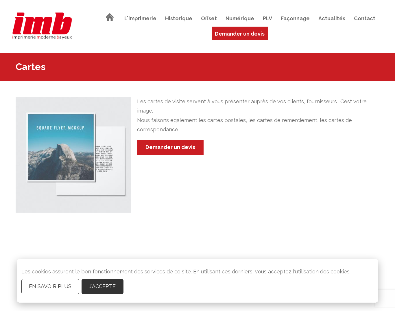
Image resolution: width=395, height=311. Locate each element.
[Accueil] (110, 18)
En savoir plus (50, 286)
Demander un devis (170, 147)
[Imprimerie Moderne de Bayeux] (42, 26)
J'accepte (102, 286)
